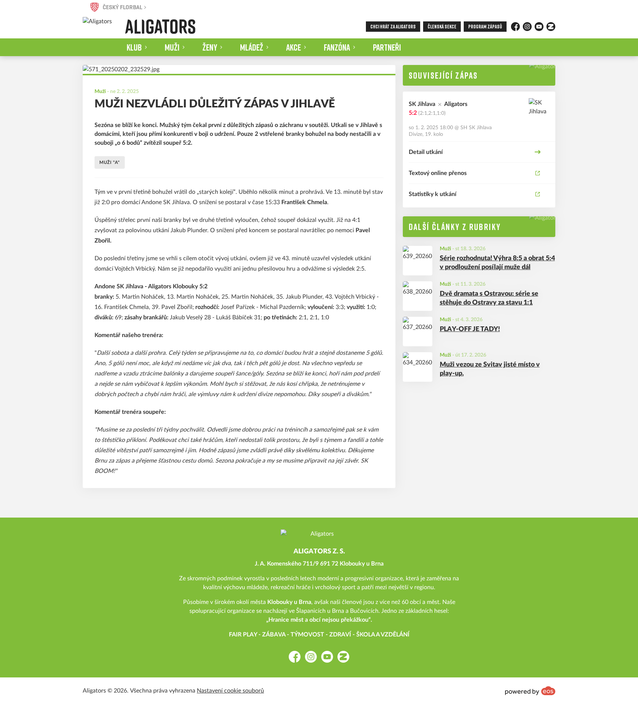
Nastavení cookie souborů (230, 691)
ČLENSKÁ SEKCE (442, 26)
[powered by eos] (530, 690)
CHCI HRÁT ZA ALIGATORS (393, 26)
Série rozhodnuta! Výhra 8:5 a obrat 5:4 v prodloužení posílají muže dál (497, 263)
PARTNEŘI (387, 47)
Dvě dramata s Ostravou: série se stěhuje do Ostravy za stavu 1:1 (489, 298)
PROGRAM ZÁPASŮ (485, 26)
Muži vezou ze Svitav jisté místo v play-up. (490, 369)
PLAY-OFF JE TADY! (470, 329)
